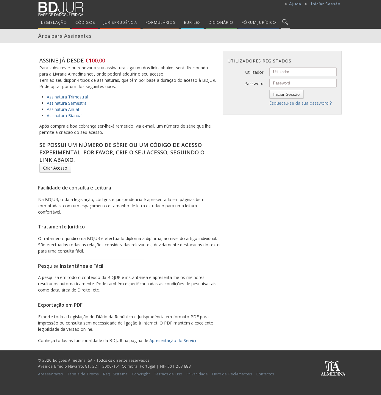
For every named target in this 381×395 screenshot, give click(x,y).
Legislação (54, 22)
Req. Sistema (115, 374)
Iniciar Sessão (326, 3)
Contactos (265, 374)
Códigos (85, 22)
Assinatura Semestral (67, 103)
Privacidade (197, 374)
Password (253, 83)
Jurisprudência (121, 22)
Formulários (161, 22)
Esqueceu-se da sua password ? (300, 103)
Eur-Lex (192, 22)
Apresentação (50, 374)
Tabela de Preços (83, 374)
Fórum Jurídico (259, 22)
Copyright (141, 374)
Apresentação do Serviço (173, 340)
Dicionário (221, 22)
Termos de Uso (168, 374)
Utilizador (254, 72)
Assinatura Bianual (64, 115)
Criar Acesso (55, 168)
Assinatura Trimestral (67, 97)
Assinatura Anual (63, 109)
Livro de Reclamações (232, 374)
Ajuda (295, 3)
